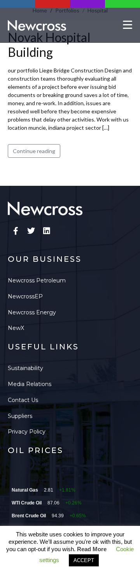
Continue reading (34, 151)
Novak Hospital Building (49, 45)
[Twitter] (31, 231)
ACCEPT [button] (84, 560)
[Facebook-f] (15, 231)
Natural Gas (25, 490)
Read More (92, 549)
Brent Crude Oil (29, 515)
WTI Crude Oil (27, 503)
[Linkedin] (46, 231)
